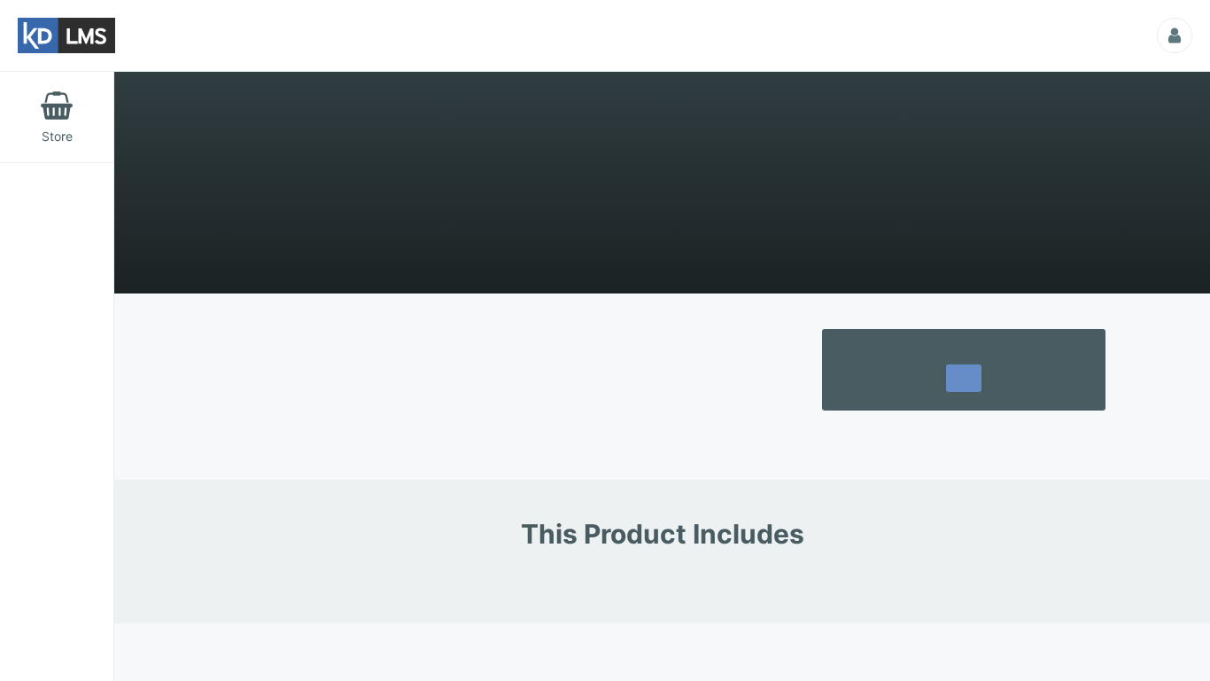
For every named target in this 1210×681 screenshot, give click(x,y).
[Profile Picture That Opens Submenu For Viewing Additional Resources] (1174, 35)
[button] (963, 383)
